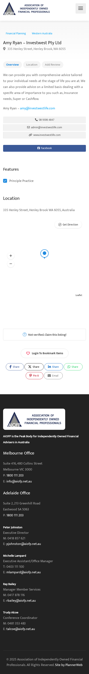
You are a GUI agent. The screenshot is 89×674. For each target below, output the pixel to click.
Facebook (46, 148)
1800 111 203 (15, 475)
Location (31, 64)
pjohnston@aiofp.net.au (23, 544)
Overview (12, 64)
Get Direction (70, 224)
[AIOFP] (26, 8)
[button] (10, 255)
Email (55, 375)
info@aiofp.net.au (19, 481)
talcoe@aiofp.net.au (20, 629)
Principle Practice (21, 181)
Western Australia (42, 33)
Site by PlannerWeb (69, 665)
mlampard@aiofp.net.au (23, 572)
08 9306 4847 (46, 120)
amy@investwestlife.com (37, 108)
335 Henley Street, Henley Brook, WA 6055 (36, 49)
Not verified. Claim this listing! (47, 334)
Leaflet (79, 295)
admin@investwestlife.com (46, 127)
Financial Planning (16, 33)
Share (15, 367)
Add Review (52, 64)
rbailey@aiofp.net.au (21, 600)
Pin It (35, 375)
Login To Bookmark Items (47, 353)
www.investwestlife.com (47, 135)
